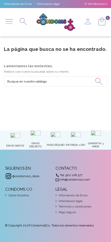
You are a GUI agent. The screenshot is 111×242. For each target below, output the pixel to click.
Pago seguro (67, 212)
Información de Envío (18, 3)
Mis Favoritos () (97, 3)
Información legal (48, 3)
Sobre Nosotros (18, 195)
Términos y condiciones (75, 206)
